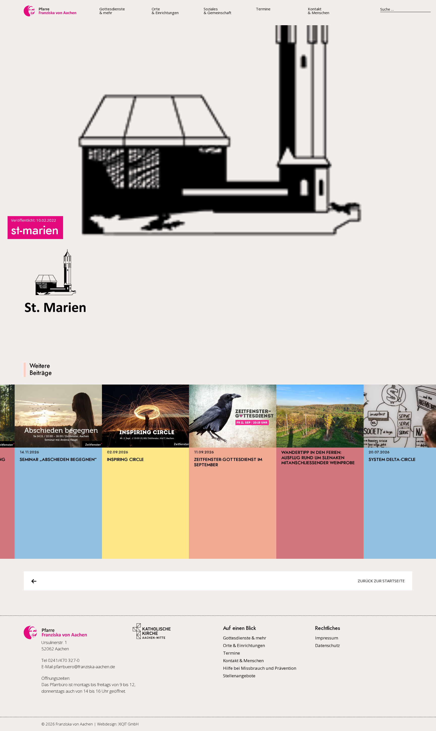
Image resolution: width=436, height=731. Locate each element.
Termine (263, 9)
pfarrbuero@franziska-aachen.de (84, 666)
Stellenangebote (239, 676)
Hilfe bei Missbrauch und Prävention (259, 668)
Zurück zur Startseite (381, 580)
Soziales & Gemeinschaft (217, 11)
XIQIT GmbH (128, 723)
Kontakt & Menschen (318, 11)
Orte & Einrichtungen (165, 11)
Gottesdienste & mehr (112, 11)
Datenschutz (327, 645)
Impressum (326, 638)
